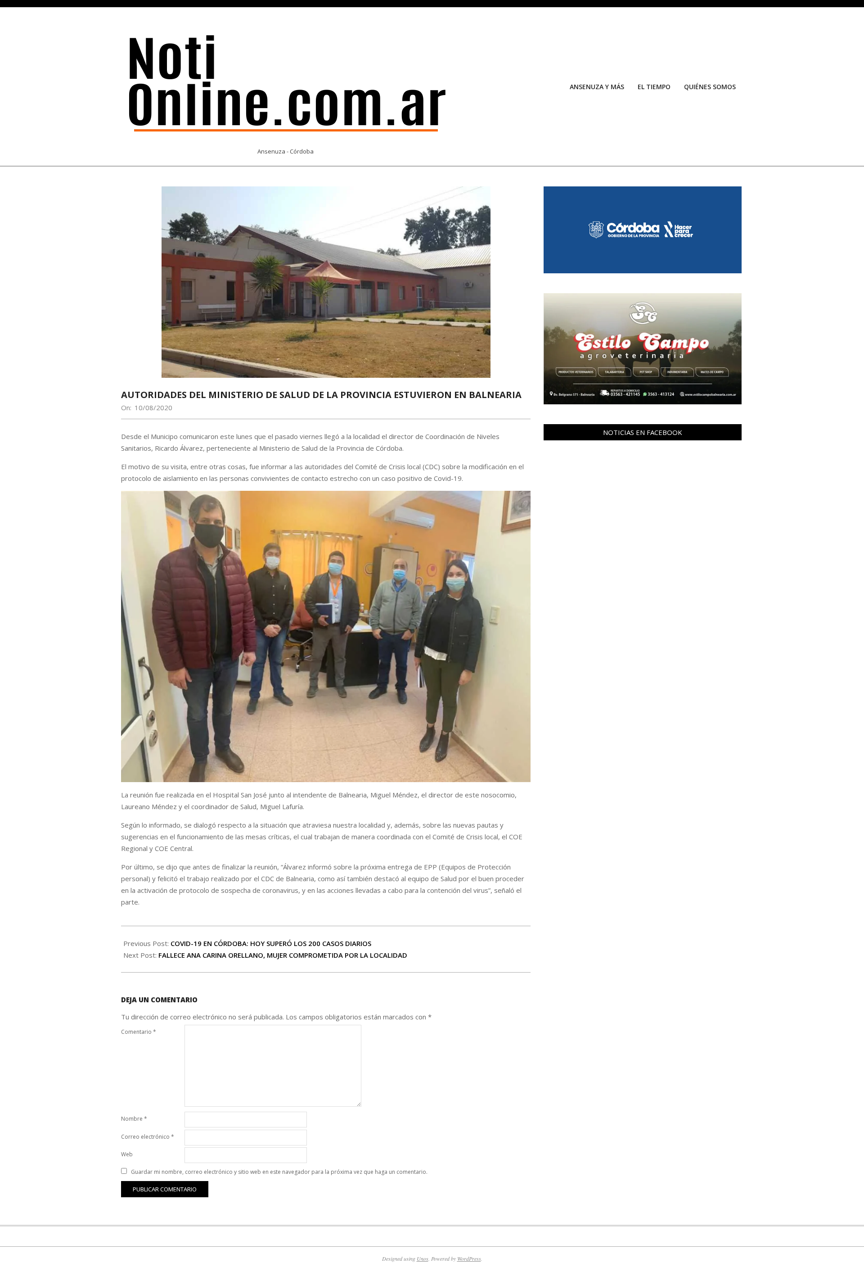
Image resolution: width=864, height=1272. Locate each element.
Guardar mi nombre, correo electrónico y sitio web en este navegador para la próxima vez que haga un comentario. (279, 1172)
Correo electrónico (147, 1137)
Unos (422, 1258)
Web (127, 1154)
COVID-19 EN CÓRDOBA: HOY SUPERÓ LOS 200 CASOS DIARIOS (271, 943)
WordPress (469, 1258)
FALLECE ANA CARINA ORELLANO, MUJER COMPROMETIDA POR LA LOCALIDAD (282, 955)
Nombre (134, 1119)
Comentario (138, 1032)
